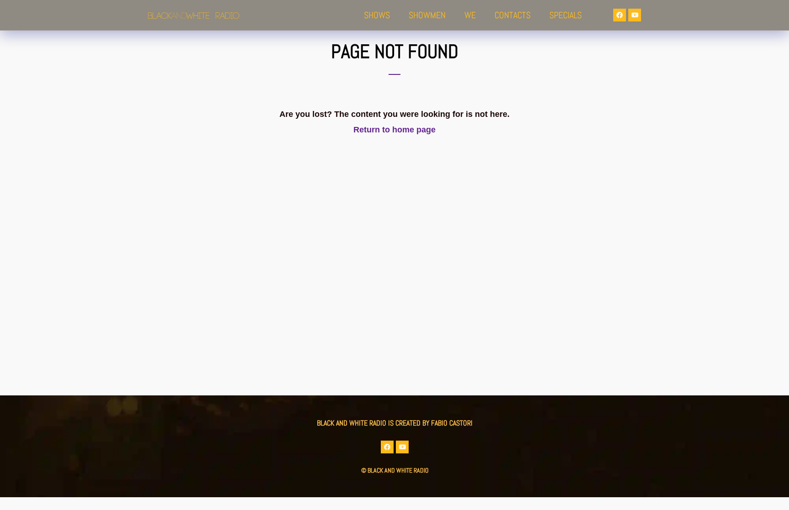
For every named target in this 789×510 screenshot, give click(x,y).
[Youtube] (634, 15)
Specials (565, 15)
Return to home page (394, 129)
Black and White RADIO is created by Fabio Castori (395, 423)
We (470, 15)
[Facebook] (619, 15)
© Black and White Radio (394, 470)
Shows (377, 15)
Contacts (512, 15)
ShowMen (427, 15)
